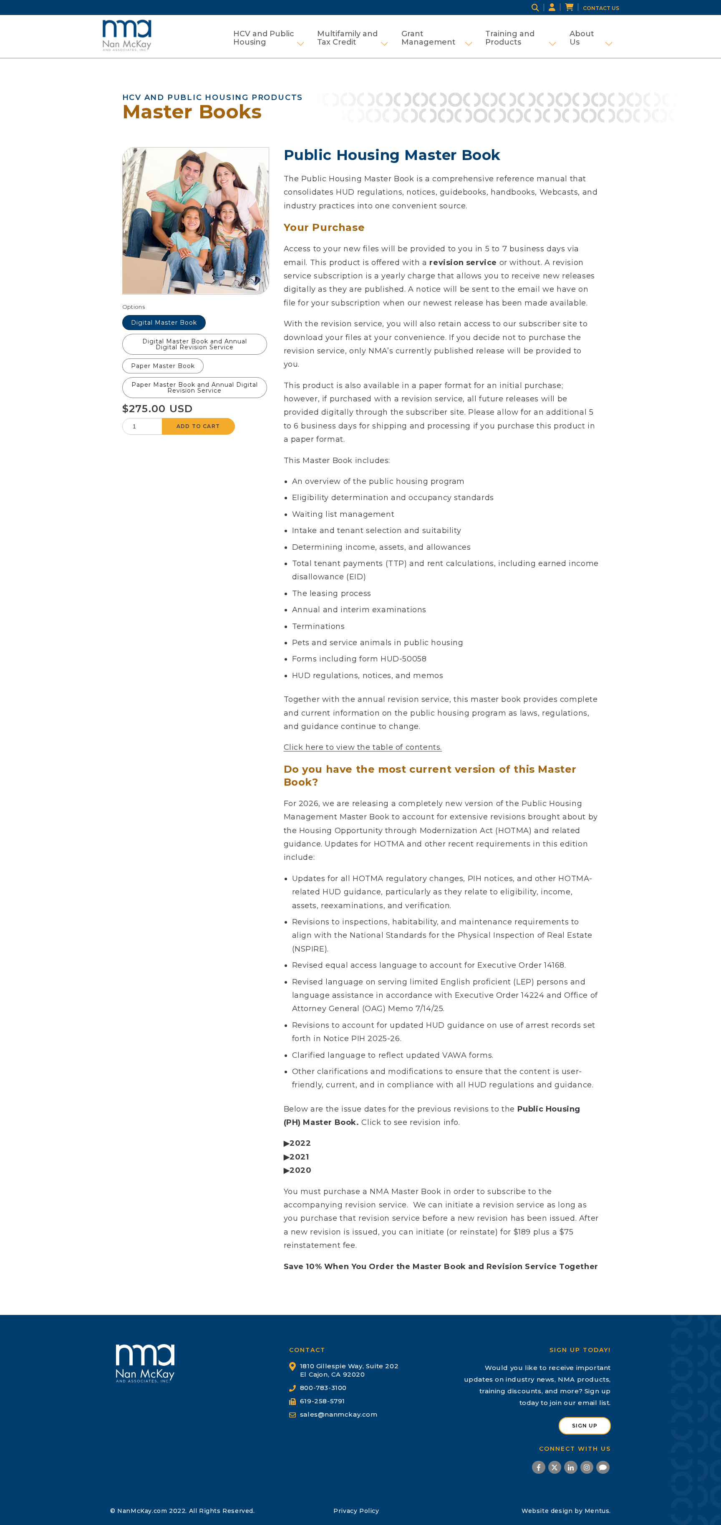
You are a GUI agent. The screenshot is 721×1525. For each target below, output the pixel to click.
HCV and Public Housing (268, 38)
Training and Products (520, 38)
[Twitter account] (555, 1468)
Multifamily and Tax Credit (352, 38)
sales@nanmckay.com (339, 1414)
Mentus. (598, 1511)
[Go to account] (557, 7)
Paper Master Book (163, 366)
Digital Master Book (164, 322)
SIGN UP (584, 1425)
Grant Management (436, 38)
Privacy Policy (356, 1511)
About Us (591, 38)
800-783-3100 (323, 1388)
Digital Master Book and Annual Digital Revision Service (194, 344)
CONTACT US (601, 8)
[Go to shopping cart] (574, 7)
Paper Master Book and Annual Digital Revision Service (194, 387)
